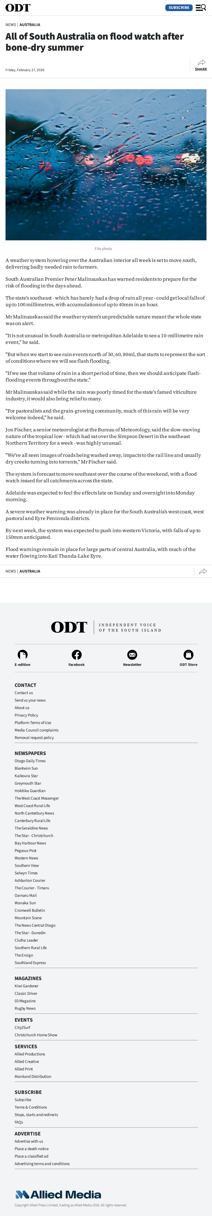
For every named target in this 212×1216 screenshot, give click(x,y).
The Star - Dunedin (30, 933)
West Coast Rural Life (32, 806)
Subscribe (179, 8)
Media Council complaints (36, 730)
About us (22, 708)
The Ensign (24, 955)
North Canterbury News (34, 813)
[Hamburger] (200, 7)
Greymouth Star (28, 783)
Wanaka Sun (25, 903)
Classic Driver (26, 993)
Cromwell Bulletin (30, 910)
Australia (30, 25)
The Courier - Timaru (32, 888)
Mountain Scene (28, 918)
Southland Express (30, 963)
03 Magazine (25, 1001)
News (11, 25)
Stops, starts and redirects (36, 1115)
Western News (26, 858)
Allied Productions (30, 1054)
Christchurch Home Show (36, 1035)
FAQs (19, 1122)
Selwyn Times (26, 873)
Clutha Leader (26, 940)
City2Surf (22, 1027)
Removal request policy (34, 738)
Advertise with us (29, 1141)
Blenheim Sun (26, 768)
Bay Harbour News (30, 843)
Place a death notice (32, 1149)
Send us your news (30, 700)
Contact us (24, 693)
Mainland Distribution (33, 1077)
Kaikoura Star (26, 776)
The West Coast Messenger (37, 798)
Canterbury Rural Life (32, 821)
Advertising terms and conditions (42, 1164)
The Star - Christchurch (34, 836)
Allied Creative (27, 1062)
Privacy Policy (26, 715)
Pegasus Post (25, 851)
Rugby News (25, 1008)
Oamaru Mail (25, 895)
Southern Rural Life (31, 948)
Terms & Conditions (31, 1107)
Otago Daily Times (30, 761)
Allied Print (24, 1069)
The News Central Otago (35, 925)
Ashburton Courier (30, 880)
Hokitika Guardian (30, 791)
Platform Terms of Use (33, 723)
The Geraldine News (31, 828)
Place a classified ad (31, 1156)
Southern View (27, 866)
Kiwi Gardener (26, 986)
